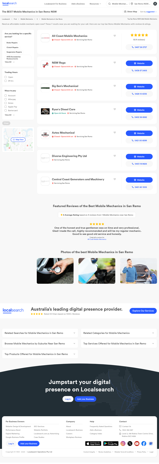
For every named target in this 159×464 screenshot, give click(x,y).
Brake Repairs (12, 43)
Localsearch (6, 19)
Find (15, 19)
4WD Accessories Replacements (13, 58)
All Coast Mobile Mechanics (97, 239)
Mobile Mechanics (27, 19)
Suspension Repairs (14, 52)
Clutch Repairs (12, 47)
